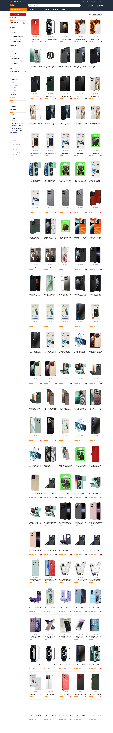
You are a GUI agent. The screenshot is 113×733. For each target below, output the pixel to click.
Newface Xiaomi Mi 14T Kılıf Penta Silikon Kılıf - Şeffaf (80, 580)
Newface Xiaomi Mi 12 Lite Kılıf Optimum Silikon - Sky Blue (80, 608)
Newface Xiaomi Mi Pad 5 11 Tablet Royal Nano (65, 637)
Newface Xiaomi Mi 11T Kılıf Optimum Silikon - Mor (35, 637)
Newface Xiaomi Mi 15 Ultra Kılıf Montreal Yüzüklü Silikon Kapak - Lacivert (65, 551)
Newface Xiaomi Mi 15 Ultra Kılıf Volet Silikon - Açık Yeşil (35, 437)
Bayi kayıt (100, 1)
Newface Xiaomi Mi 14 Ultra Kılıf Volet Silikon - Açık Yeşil (35, 580)
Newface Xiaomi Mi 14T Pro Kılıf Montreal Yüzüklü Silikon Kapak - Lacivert (50, 551)
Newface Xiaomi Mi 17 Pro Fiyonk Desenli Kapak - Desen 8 (80, 39)
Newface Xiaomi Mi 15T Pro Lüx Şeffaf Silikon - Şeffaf (50, 295)
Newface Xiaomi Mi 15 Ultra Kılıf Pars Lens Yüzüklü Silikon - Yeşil (95, 494)
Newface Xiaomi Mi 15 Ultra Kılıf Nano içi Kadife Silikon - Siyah (65, 523)
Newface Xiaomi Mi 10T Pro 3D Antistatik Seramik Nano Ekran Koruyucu (50, 722)
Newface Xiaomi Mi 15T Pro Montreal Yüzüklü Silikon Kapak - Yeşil (95, 380)
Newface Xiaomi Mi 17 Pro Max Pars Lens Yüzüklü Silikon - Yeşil (50, 181)
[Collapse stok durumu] (25, 17)
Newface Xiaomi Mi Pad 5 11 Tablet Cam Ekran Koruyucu (95, 637)
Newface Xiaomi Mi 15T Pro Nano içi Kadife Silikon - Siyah (35, 295)
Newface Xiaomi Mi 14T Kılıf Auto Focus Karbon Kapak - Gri (80, 210)
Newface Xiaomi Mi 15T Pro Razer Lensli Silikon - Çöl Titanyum (95, 352)
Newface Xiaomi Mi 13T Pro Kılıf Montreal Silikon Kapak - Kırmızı (80, 694)
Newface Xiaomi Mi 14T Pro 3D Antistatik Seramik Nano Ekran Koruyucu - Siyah (80, 437)
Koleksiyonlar (46, 9)
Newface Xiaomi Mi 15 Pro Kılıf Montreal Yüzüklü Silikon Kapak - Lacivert (80, 551)
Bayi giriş (95, 1)
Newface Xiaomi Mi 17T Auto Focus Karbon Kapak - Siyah (65, 124)
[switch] (24, 23)
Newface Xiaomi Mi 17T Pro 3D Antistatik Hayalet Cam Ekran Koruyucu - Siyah (35, 153)
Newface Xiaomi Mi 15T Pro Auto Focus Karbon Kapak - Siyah (80, 295)
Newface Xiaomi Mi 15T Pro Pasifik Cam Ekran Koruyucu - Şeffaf (35, 323)
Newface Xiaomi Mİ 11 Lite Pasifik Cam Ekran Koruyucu (80, 637)
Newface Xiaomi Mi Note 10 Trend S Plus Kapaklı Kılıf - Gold (35, 494)
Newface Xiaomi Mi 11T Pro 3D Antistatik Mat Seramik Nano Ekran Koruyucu (95, 722)
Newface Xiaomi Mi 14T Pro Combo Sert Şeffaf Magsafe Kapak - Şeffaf (65, 266)
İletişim (63, 9)
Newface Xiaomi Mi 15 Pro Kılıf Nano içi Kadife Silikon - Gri (80, 523)
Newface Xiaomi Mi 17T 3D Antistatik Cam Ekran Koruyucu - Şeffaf (80, 153)
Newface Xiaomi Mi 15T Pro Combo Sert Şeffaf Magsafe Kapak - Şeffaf (35, 266)
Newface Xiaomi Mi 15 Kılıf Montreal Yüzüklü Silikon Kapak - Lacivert (95, 551)
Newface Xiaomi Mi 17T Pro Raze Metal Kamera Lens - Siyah (95, 153)
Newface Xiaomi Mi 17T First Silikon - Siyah (35, 96)
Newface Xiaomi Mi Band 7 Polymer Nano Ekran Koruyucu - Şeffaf (35, 665)
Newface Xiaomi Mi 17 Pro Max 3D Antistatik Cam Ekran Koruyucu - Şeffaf (35, 210)
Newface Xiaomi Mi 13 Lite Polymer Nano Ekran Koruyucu (50, 608)
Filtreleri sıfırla (18, 14)
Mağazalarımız (89, 1)
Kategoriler (16, 9)
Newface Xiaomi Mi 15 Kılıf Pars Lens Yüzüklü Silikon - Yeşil (50, 523)
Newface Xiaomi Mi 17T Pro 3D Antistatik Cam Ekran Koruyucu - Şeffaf (65, 153)
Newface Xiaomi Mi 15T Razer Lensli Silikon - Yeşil (35, 380)
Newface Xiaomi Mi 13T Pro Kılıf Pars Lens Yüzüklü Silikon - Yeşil (95, 665)
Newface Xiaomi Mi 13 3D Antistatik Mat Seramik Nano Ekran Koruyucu (80, 722)
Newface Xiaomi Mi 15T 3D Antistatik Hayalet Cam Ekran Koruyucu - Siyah (95, 323)
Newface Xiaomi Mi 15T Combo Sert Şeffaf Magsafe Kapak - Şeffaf (50, 266)
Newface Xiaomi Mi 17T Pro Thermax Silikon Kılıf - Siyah (65, 96)
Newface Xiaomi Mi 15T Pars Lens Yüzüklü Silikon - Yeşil (80, 380)
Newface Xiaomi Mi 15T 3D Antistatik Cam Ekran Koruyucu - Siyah (65, 352)
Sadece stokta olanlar (14, 22)
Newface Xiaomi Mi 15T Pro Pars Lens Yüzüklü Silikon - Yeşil (65, 380)
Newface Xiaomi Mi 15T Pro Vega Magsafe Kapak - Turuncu (80, 238)
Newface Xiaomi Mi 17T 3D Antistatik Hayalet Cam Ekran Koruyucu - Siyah (50, 153)
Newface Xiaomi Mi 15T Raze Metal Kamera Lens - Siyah (65, 238)
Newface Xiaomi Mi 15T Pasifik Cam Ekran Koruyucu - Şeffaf (50, 323)
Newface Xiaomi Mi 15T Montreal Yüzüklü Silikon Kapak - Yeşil (35, 409)
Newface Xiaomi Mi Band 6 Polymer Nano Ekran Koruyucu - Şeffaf (50, 665)
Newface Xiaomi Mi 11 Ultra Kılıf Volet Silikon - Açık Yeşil (65, 722)
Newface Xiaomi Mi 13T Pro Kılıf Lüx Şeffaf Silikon (50, 694)
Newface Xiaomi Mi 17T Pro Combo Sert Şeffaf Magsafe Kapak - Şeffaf (80, 124)
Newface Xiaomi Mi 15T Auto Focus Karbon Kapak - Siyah (95, 295)
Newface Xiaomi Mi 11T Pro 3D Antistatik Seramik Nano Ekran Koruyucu (35, 722)
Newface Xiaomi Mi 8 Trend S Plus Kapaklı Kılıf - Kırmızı (35, 39)
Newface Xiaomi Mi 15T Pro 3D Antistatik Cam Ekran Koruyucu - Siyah (50, 352)
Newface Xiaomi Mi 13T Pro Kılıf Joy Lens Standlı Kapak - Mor (35, 608)
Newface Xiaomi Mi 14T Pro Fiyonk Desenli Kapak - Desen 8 (35, 67)
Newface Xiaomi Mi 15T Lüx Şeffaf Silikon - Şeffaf (65, 295)
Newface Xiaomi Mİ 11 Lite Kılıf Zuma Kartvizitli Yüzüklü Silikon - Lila (65, 608)
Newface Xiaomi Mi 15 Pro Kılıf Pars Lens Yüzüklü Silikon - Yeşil (35, 523)
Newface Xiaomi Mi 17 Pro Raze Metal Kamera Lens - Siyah (65, 181)
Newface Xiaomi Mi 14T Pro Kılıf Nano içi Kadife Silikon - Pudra (35, 551)
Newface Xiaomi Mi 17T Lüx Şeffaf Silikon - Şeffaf (35, 124)
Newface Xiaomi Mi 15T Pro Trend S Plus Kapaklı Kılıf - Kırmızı (95, 210)
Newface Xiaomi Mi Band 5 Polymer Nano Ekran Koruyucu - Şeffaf (65, 665)
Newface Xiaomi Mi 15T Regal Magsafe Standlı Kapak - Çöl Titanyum (65, 409)
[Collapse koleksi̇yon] (25, 109)
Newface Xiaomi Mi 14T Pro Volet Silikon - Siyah (50, 437)
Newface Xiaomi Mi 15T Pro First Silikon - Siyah (80, 266)
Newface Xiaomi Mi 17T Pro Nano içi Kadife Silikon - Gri (80, 67)
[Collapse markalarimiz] (25, 97)
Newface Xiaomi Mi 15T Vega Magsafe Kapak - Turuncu (95, 238)
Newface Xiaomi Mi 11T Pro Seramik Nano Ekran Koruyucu (35, 694)
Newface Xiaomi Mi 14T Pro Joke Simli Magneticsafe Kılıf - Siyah (50, 466)
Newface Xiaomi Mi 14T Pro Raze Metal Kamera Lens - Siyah (65, 494)
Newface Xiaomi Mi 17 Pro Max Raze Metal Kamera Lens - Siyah (80, 181)
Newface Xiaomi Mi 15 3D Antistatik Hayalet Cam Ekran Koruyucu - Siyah (35, 352)
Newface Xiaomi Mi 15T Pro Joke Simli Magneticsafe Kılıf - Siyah (50, 238)
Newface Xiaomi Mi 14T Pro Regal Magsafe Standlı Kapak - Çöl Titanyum (65, 466)
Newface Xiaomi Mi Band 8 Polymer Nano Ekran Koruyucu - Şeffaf (50, 39)
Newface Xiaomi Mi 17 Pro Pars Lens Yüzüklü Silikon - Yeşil (35, 181)
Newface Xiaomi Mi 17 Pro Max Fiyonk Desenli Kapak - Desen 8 (95, 39)
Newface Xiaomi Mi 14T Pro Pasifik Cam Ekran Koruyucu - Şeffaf (65, 437)
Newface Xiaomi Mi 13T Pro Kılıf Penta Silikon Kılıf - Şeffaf (95, 580)
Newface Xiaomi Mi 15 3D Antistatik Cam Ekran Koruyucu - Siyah (80, 352)
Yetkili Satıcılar (83, 1)
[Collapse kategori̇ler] (25, 45)
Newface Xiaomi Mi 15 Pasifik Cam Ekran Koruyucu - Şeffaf (65, 323)
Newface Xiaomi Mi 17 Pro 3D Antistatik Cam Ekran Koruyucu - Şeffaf (95, 181)
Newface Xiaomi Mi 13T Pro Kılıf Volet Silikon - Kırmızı (65, 694)
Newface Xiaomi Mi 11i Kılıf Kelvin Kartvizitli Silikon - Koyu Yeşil (95, 694)
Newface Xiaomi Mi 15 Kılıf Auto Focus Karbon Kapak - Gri (50, 210)
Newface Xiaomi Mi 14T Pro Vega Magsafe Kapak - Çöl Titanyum (95, 409)
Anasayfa (32, 9)
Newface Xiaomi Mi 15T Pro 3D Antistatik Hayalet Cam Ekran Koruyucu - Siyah (80, 323)
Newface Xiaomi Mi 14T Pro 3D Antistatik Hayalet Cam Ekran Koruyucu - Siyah (95, 437)
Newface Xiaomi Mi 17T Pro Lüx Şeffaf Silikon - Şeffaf (95, 96)
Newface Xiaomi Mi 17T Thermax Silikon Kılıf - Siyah (80, 96)
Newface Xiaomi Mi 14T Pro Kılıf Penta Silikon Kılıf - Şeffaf (65, 580)
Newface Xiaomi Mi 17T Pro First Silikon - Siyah (95, 67)
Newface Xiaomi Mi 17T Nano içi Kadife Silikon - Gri (65, 67)
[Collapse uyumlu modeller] (25, 135)
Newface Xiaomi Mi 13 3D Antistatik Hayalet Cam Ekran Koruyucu (80, 665)
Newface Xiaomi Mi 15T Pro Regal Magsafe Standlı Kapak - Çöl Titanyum (50, 409)
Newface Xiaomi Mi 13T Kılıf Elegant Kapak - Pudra (50, 637)
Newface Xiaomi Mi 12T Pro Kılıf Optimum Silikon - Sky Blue (95, 608)
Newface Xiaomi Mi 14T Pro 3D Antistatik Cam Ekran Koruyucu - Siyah (35, 466)
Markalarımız (56, 9)
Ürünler (39, 9)
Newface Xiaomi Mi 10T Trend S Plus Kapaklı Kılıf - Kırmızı (95, 466)
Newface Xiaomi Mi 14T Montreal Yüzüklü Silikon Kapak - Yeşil (50, 494)
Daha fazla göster (14, 68)
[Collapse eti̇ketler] (25, 27)
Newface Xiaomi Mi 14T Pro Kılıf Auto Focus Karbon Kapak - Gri (80, 409)
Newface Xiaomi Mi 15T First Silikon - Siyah (95, 266)
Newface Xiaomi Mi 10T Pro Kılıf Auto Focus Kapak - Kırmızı (50, 580)
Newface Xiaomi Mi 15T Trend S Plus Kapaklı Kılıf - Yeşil (35, 238)
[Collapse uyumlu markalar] (25, 71)
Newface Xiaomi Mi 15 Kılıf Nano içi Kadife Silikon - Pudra (95, 523)
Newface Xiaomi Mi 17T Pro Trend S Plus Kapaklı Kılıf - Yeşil (50, 96)
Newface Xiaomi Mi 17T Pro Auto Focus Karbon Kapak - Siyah (50, 124)
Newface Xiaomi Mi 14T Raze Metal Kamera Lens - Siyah (80, 466)
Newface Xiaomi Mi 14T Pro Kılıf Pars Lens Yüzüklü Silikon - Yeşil (80, 494)
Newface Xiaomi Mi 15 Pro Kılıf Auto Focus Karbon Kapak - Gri (65, 210)
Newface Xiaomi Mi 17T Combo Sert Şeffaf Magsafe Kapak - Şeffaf (95, 124)
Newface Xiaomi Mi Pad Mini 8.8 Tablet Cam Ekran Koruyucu (65, 39)
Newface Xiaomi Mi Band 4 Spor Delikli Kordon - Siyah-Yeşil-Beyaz (50, 67)
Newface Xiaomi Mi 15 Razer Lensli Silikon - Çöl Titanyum (50, 380)
